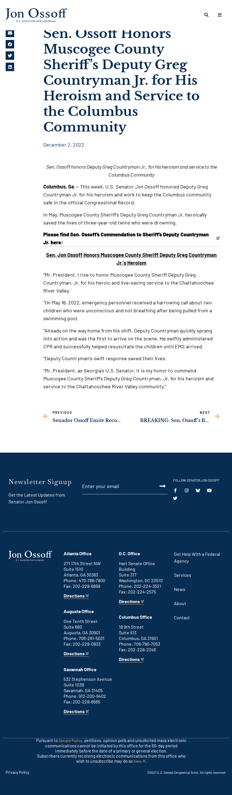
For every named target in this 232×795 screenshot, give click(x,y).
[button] (10, 33)
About (180, 603)
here (139, 761)
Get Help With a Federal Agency (197, 557)
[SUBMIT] (158, 486)
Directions (74, 596)
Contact (182, 617)
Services (182, 575)
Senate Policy (70, 740)
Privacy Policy (17, 772)
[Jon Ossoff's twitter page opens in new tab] (175, 498)
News (179, 589)
